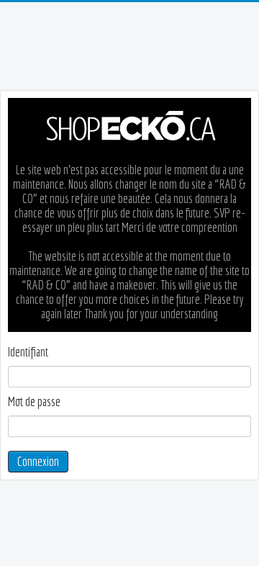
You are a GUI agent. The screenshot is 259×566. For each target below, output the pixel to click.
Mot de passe (34, 402)
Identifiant (28, 352)
